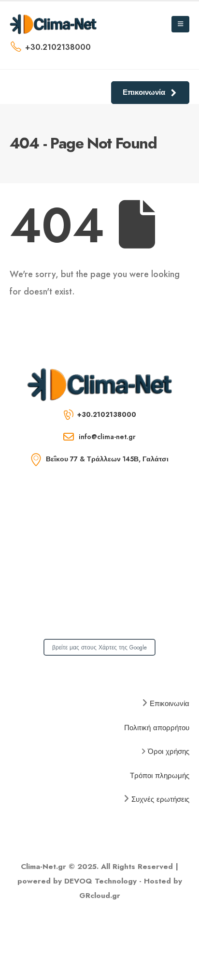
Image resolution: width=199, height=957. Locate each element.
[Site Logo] (53, 24)
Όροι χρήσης (168, 751)
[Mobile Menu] (180, 24)
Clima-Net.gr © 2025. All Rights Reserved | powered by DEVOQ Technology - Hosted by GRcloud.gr (99, 881)
